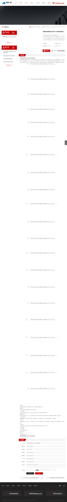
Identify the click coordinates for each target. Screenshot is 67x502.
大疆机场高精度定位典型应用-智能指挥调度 (56, 477)
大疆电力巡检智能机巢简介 (8, 58)
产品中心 (26, 2)
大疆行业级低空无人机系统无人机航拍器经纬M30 (9, 52)
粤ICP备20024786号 (33, 500)
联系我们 (49, 2)
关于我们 (20, 2)
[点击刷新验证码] (37, 470)
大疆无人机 (5, 36)
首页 (16, 2)
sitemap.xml (63, 500)
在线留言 (43, 2)
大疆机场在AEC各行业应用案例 (8, 55)
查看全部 (8, 42)
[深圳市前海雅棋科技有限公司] (7, 3)
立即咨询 (47, 50)
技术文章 (37, 2)
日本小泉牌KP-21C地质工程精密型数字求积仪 (31, 477)
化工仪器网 (54, 500)
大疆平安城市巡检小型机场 (8, 61)
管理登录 (58, 500)
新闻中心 (32, 2)
